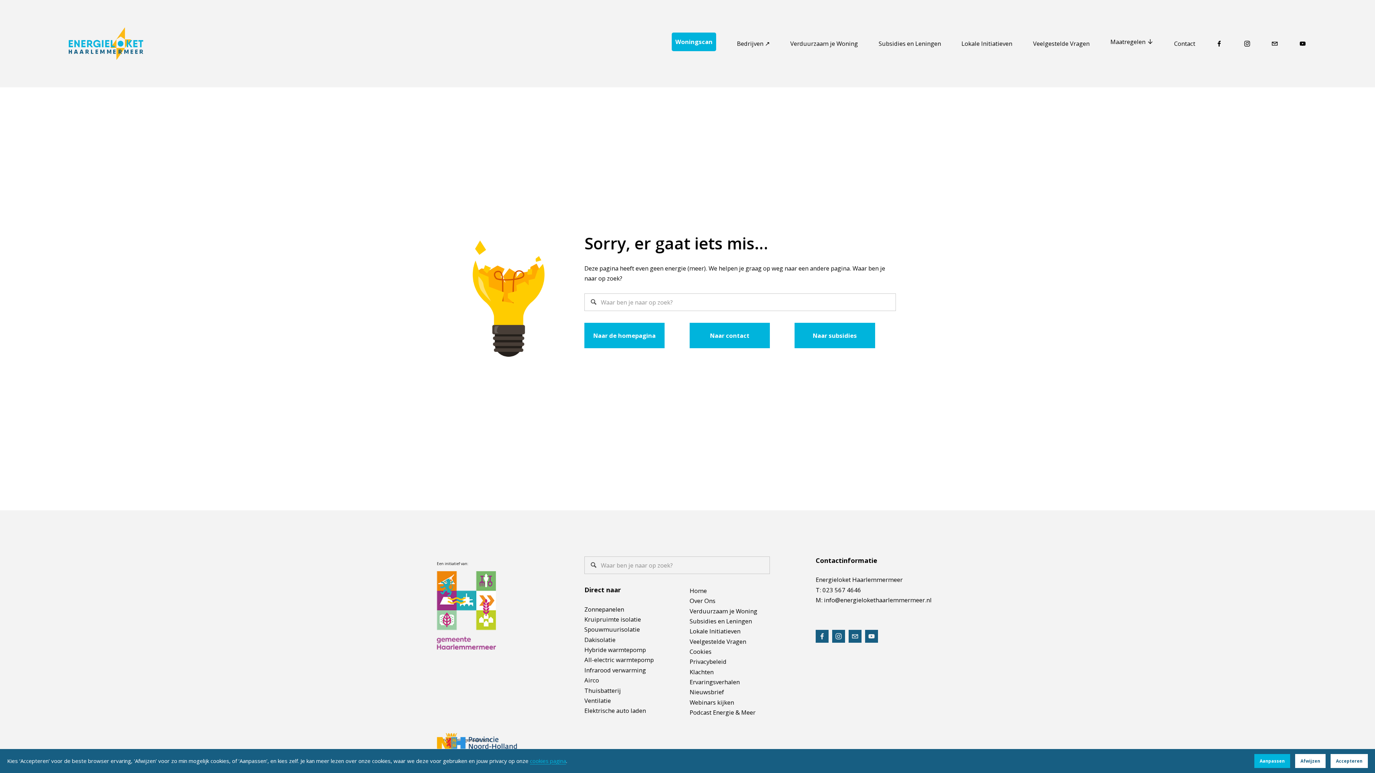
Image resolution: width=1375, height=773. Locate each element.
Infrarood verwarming (615, 670)
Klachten (702, 672)
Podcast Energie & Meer (723, 712)
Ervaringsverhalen (715, 682)
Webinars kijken (712, 702)
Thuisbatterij (602, 690)
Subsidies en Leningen (910, 43)
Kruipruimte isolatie (612, 619)
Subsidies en (707, 621)
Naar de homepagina (624, 335)
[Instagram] (1247, 43)
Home (698, 591)
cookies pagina (548, 760)
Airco (591, 680)
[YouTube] (1302, 43)
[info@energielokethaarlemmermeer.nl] (1274, 43)
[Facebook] (1219, 43)
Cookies (700, 651)
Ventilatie (597, 700)
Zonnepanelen (604, 609)
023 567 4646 (841, 590)
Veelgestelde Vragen (1061, 43)
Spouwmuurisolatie (612, 629)
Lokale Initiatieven (986, 43)
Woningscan (694, 42)
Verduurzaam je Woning (824, 43)
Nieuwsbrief (707, 692)
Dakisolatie (600, 640)
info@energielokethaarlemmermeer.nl (878, 600)
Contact (1184, 43)
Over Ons (702, 601)
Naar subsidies (835, 335)
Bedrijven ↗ (753, 43)
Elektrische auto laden (615, 710)
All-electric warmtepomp (619, 660)
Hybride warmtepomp (615, 650)
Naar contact (729, 335)
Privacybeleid (708, 661)
